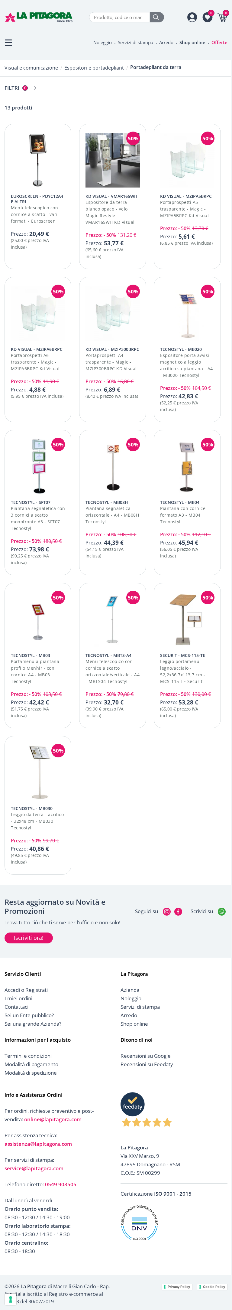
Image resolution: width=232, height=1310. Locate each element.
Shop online (192, 42)
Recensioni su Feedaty (147, 1064)
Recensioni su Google (146, 1055)
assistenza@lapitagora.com (38, 1143)
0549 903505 (60, 1184)
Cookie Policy (214, 1287)
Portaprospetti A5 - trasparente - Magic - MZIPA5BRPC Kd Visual (184, 208)
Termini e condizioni (28, 1055)
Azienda (130, 989)
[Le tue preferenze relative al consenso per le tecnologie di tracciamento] (10, 1299)
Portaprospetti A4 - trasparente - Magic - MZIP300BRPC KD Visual (111, 361)
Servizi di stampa (135, 42)
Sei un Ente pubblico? (29, 1015)
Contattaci (16, 1006)
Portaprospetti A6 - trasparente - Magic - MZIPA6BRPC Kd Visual (35, 361)
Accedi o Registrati (26, 989)
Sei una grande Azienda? (33, 1023)
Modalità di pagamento (31, 1064)
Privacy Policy (179, 1287)
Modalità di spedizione (31, 1072)
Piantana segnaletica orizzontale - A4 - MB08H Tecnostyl (112, 514)
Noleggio (102, 42)
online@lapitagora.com (53, 1119)
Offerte (219, 42)
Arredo (166, 42)
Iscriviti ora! (29, 937)
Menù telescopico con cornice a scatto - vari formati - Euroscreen (34, 214)
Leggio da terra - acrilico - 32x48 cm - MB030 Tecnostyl (37, 821)
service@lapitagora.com (34, 1168)
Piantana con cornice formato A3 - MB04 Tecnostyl (182, 514)
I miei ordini (18, 998)
